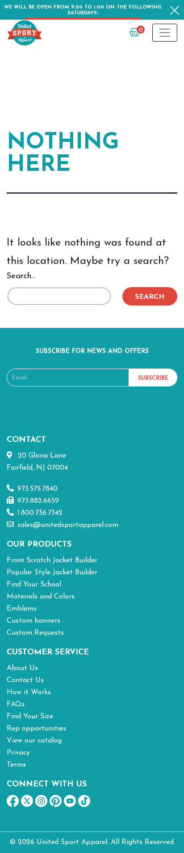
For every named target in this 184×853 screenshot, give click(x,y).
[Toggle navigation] (164, 33)
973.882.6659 (38, 501)
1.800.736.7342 (40, 513)
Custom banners (33, 620)
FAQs (16, 704)
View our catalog (34, 740)
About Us (22, 668)
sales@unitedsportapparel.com (67, 525)
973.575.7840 (37, 488)
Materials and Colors (41, 596)
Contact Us (25, 680)
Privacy (18, 752)
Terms (16, 764)
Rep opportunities (36, 728)
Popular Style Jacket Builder (52, 572)
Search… (21, 276)
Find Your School (34, 584)
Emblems (22, 608)
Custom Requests (35, 633)
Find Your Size (30, 716)
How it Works (29, 692)
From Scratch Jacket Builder (52, 560)
